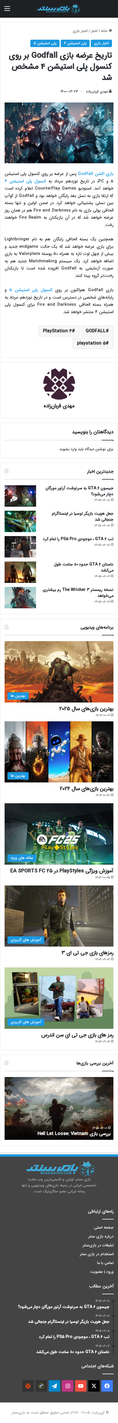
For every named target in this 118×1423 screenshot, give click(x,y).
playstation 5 (91, 343)
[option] (59, 1108)
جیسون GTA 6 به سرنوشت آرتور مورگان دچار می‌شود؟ (79, 491)
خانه (105, 31)
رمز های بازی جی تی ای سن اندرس (77, 1035)
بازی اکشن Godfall (95, 173)
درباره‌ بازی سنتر (101, 1236)
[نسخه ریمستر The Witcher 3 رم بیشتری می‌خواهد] (20, 597)
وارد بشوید (68, 449)
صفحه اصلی (104, 1228)
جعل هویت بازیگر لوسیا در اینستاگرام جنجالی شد (82, 516)
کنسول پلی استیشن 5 (32, 290)
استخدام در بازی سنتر (97, 1254)
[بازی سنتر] (59, 9)
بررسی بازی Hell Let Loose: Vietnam (74, 1133)
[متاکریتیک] (41, 1386)
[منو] (7, 11)
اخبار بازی (80, 31)
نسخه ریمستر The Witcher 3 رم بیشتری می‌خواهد (78, 593)
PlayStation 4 (57, 331)
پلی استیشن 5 (45, 43)
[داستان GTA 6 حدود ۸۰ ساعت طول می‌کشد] (20, 572)
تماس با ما (105, 1263)
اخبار (94, 31)
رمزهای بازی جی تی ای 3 (87, 953)
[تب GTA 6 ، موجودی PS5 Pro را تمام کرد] (20, 546)
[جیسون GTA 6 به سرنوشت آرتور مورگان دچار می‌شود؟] (20, 496)
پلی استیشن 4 (75, 43)
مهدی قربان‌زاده (97, 91)
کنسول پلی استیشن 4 (25, 181)
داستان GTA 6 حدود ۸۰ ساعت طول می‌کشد (83, 567)
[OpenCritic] (28, 1386)
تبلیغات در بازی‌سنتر (98, 1245)
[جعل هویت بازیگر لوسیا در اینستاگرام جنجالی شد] (20, 521)
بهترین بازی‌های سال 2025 (86, 709)
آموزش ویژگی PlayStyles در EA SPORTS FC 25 (61, 871)
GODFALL (96, 331)
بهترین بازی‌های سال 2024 (86, 789)
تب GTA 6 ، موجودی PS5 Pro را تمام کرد (78, 539)
